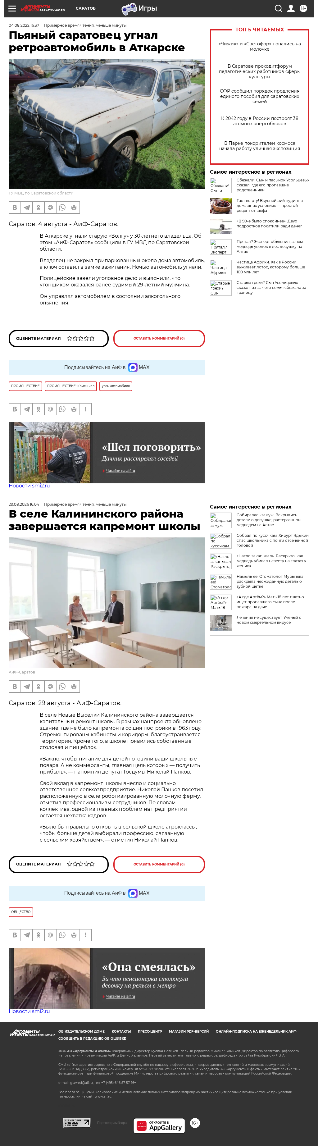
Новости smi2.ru (29, 486)
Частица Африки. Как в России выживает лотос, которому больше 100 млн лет (271, 267)
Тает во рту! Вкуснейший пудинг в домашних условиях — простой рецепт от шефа (270, 205)
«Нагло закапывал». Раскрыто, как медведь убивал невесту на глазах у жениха (271, 561)
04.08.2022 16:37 (24, 25)
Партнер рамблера (112, 1123)
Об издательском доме (81, 1032)
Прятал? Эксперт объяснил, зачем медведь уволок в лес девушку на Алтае (270, 246)
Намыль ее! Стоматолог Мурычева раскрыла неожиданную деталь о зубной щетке (270, 581)
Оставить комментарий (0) (159, 338)
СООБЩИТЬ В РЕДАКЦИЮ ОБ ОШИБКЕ (92, 1039)
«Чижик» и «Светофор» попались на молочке (260, 46)
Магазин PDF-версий (189, 1032)
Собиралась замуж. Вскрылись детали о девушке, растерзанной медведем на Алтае (269, 520)
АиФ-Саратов (22, 672)
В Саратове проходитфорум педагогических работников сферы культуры (260, 72)
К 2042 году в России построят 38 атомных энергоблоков (259, 121)
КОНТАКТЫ (121, 1032)
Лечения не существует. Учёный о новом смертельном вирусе (269, 620)
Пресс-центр (150, 1032)
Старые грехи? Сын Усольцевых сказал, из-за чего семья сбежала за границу (271, 287)
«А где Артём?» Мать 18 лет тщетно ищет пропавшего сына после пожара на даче (270, 602)
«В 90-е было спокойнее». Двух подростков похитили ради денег (269, 223)
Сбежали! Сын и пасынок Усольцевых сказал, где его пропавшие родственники (273, 185)
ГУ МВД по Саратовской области (41, 193)
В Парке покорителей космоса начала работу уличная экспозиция (259, 146)
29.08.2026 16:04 (24, 504)
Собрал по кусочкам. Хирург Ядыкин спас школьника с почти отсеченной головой (273, 540)
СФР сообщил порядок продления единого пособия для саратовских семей (259, 96)
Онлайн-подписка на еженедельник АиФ (256, 1032)
